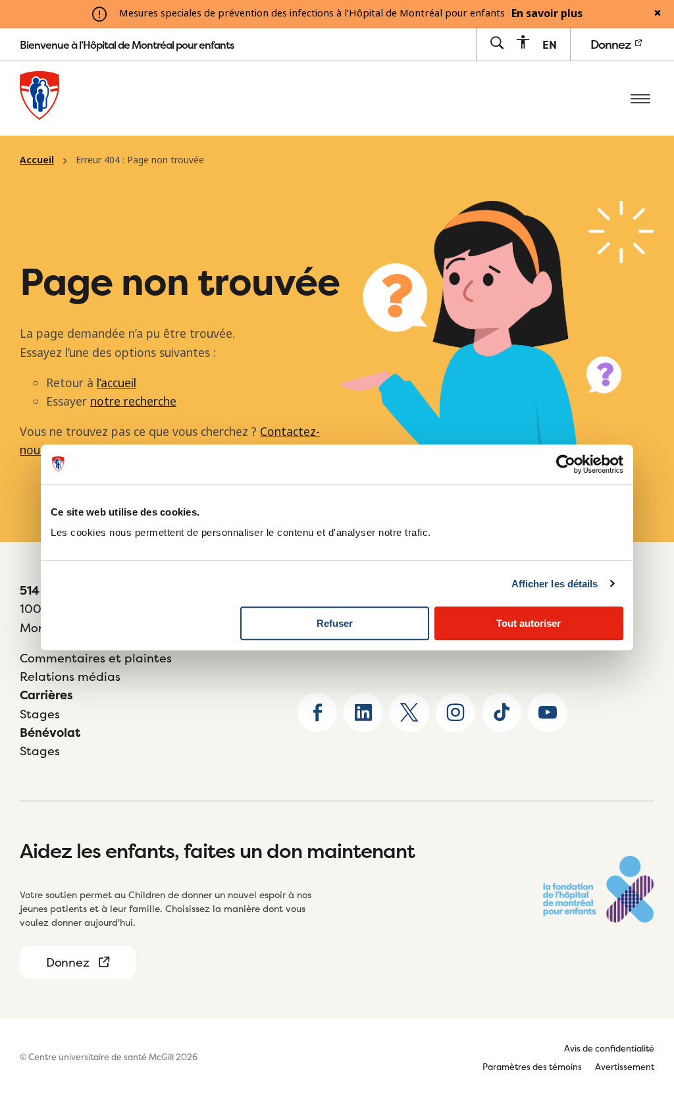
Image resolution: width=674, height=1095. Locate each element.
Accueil (37, 160)
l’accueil (116, 383)
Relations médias (70, 676)
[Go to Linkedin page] (363, 712)
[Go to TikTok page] (501, 712)
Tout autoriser (528, 623)
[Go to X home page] (409, 712)
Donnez (611, 44)
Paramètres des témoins (532, 1067)
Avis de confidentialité (609, 1048)
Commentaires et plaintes (96, 658)
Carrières (46, 695)
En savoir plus (547, 13)
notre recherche (133, 401)
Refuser (335, 623)
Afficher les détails (554, 583)
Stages (40, 714)
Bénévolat (50, 732)
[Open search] (497, 43)
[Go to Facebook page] (317, 712)
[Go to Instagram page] (455, 712)
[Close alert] (657, 14)
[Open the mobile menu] (640, 98)
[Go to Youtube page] (547, 712)
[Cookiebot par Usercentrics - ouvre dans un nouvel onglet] (565, 464)
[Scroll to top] (641, 1003)
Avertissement (624, 1067)
